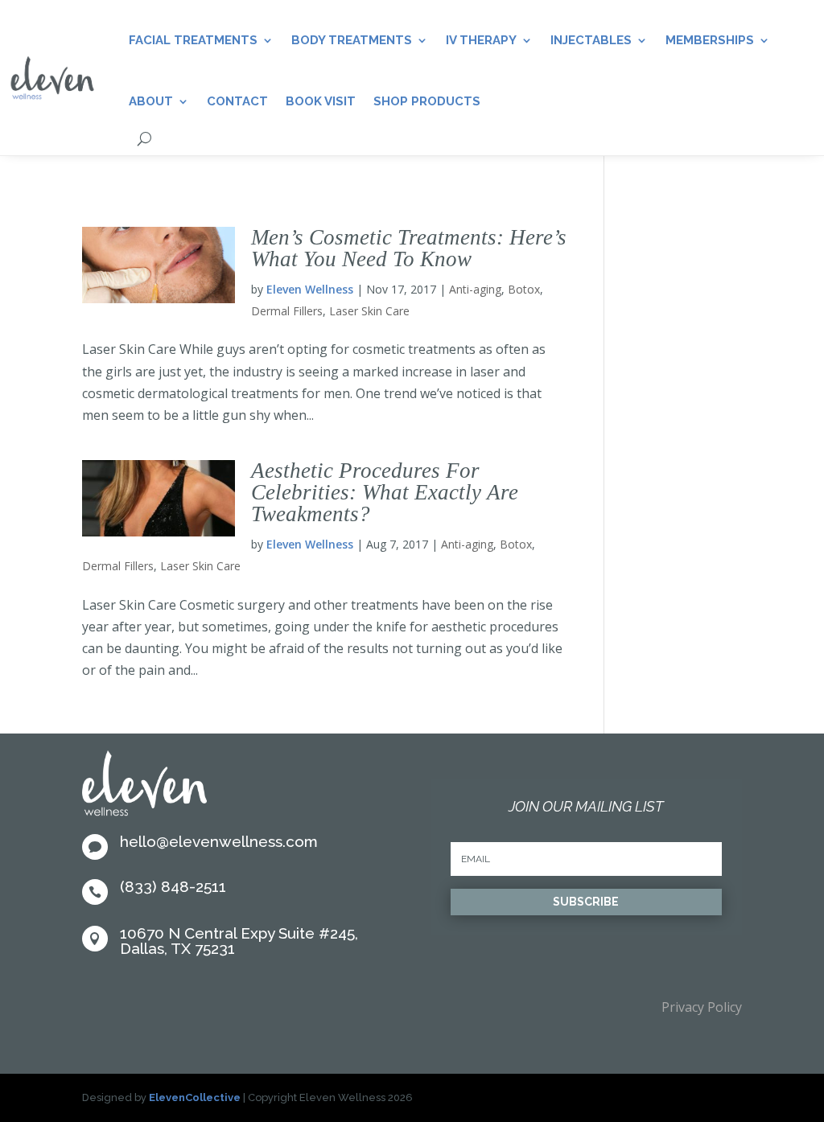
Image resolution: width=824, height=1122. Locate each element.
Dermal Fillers (287, 311)
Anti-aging (475, 289)
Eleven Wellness (309, 289)
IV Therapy (481, 40)
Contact (237, 101)
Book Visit (321, 101)
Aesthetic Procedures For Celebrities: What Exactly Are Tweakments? (384, 492)
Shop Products (426, 101)
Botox (524, 289)
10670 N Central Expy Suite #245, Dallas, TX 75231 (239, 940)
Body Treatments (351, 40)
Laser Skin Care (369, 311)
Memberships (709, 40)
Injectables (591, 40)
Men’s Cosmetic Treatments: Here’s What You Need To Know (408, 248)
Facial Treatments (193, 40)
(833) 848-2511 (173, 886)
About (151, 101)
